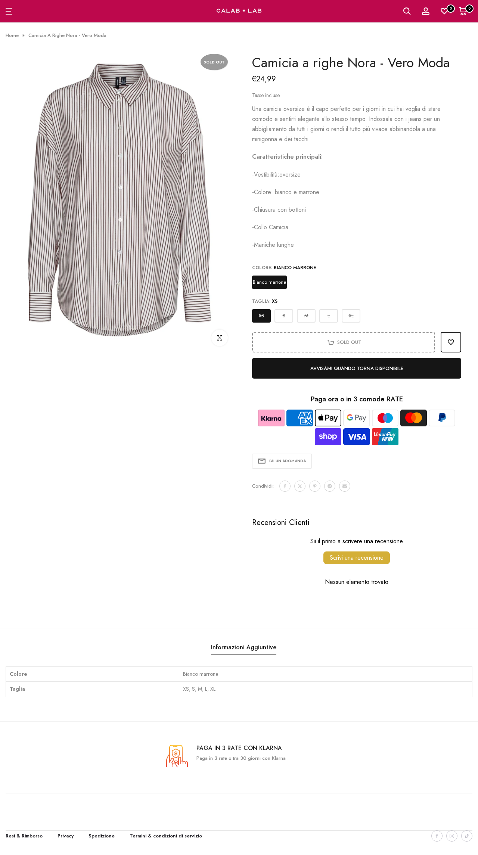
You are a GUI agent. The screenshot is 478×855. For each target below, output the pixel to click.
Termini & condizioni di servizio (166, 835)
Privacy (66, 835)
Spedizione (102, 835)
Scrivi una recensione (357, 557)
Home (12, 35)
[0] (444, 11)
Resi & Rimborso (24, 835)
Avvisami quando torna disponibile (356, 368)
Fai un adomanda (287, 461)
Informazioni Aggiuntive (243, 647)
